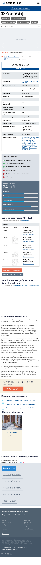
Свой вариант (9, 501)
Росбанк (24, 146)
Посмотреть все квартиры (11, 270)
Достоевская (27, 522)
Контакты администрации (9, 547)
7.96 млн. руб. (27, 81)
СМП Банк (25, 148)
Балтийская (5, 526)
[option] (20, 39)
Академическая (6, 524)
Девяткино (27, 520)
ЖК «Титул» (12, 432)
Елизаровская (28, 524)
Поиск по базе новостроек (21, 8)
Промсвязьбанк (30, 145)
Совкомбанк (32, 148)
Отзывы (34, 22)
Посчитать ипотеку (28, 234)
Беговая (4, 528)
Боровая (4, 529)
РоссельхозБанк (32, 146)
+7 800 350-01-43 (20, 65)
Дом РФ (32, 142)
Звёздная (26, 526)
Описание (4, 52)
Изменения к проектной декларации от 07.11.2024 (20, 408)
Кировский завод (28, 529)
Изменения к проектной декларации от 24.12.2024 (20, 400)
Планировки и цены (18, 18)
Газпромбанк (26, 142)
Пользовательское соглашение (10, 549)
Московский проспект (20, 285)
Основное (5, 18)
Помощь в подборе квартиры (12, 274)
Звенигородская (28, 528)
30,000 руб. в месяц (12, 488)
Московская (10, 59)
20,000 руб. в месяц (12, 481)
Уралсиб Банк (26, 149)
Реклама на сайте (22, 547)
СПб (5, 57)
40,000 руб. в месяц (12, 494)
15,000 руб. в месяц (12, 475)
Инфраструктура (23, 22)
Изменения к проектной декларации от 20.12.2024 (20, 404)
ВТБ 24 (31, 140)
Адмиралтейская (6, 522)
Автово (4, 520)
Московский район (13, 57)
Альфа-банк (31, 137)
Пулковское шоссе (33, 285)
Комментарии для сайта (12, 462)
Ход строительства (8, 22)
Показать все (25, 220)
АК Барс (24, 137)
